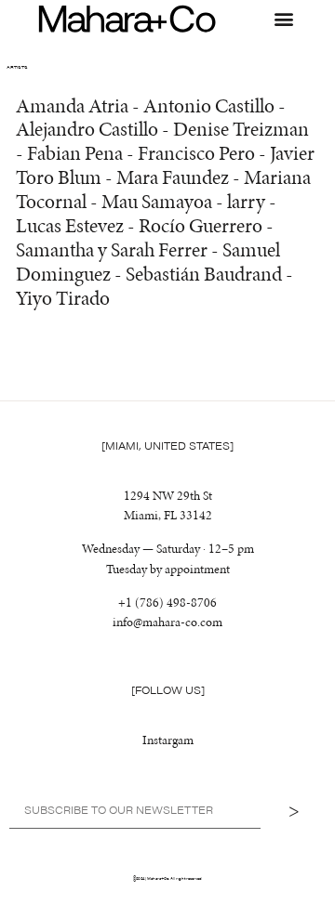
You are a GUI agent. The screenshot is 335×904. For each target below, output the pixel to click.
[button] (283, 19)
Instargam (168, 739)
